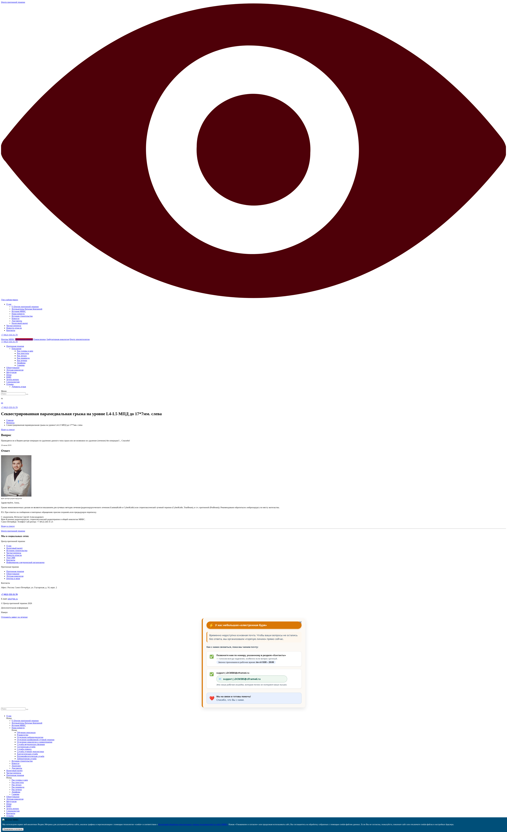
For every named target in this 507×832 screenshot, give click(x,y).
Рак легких (22, 356)
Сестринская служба (26, 747)
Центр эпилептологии (80, 339)
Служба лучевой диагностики (30, 751)
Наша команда (18, 314)
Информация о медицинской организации (25, 562)
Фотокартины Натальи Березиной (27, 309)
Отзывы (10, 816)
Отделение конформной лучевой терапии (35, 739)
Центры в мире (13, 578)
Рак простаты (23, 353)
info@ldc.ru (13, 599)
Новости (15, 318)
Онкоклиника (39, 339)
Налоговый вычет (20, 323)
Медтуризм (11, 801)
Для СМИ (10, 558)
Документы (17, 321)
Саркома (21, 365)
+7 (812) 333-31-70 (9, 335)
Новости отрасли (14, 328)
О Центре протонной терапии (25, 306)
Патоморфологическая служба (30, 756)
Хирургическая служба (27, 754)
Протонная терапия (24, 339)
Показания (16, 348)
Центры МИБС (8, 339)
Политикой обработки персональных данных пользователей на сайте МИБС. (193, 824)
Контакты (10, 330)
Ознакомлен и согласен (12, 829)
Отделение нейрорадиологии (30, 737)
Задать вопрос (12, 808)
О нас (8, 304)
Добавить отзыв (19, 386)
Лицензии (16, 766)
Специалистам (13, 811)
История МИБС (19, 311)
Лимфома (21, 363)
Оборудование (12, 574)
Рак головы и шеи (25, 351)
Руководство (22, 735)
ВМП (8, 806)
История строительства (22, 316)
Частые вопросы (13, 325)
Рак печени (22, 360)
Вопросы (10, 423)
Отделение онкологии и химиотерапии (34, 742)
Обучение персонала (26, 732)
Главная (9, 420)
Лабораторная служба (26, 759)
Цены (8, 804)
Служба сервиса (24, 749)
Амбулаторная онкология (57, 339)
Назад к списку (8, 429)
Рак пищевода (23, 358)
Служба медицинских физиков (31, 744)
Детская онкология (14, 576)
